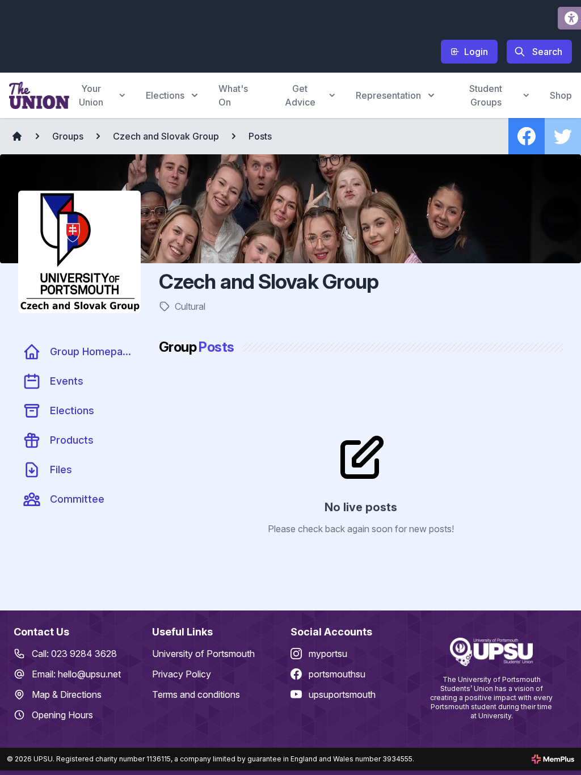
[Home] (17, 136)
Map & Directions (67, 694)
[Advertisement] (215, 34)
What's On (233, 95)
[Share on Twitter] (563, 136)
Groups (67, 136)
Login (476, 51)
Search (547, 51)
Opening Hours (62, 715)
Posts (260, 136)
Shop (561, 95)
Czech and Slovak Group (166, 136)
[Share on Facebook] (526, 136)
